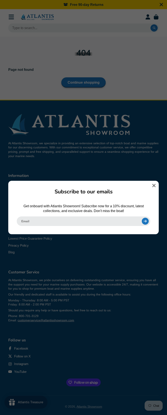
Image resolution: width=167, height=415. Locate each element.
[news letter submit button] (145, 221)
